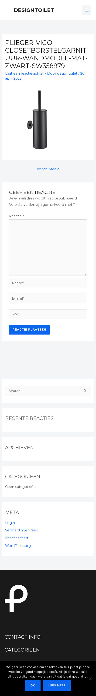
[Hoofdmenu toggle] (86, 10)
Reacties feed (16, 538)
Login (10, 523)
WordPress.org (18, 546)
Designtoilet (34, 10)
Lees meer (57, 685)
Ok (33, 685)
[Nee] (90, 678)
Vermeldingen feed (21, 530)
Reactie (16, 216)
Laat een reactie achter (24, 73)
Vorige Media (48, 169)
